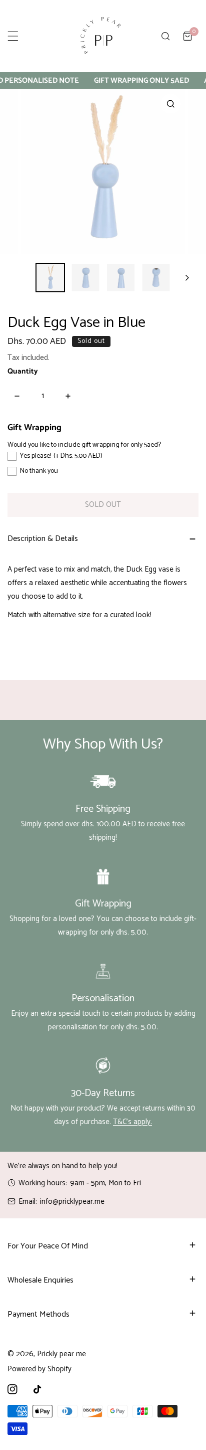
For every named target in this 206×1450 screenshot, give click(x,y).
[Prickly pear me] (100, 36)
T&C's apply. (132, 1122)
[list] (103, 171)
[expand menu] (13, 36)
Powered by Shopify (40, 1369)
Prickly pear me (61, 1354)
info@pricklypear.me (72, 1201)
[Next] (186, 278)
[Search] (165, 36)
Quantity (23, 371)
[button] (187, 36)
